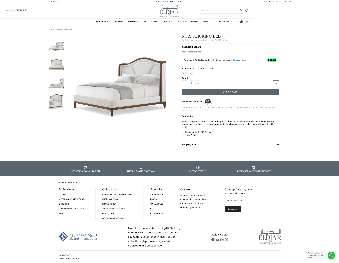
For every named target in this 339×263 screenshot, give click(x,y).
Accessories (150, 21)
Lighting (167, 21)
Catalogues (156, 203)
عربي (8, 10)
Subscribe (232, 209)
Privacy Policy (110, 213)
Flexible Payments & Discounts (117, 194)
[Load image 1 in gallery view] (120, 87)
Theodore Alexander (195, 40)
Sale (61, 213)
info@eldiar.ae (193, 207)
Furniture (133, 21)
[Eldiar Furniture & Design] (169, 11)
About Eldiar (156, 194)
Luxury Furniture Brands (71, 208)
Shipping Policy (110, 199)
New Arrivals (103, 21)
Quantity (186, 78)
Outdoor (64, 203)
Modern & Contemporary (72, 199)
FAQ (152, 208)
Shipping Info (189, 144)
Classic (63, 194)
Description (188, 116)
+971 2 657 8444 (195, 203)
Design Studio (225, 21)
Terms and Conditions (113, 208)
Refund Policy (109, 203)
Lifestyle (208, 21)
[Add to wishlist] (276, 83)
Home (51, 29)
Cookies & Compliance (114, 218)
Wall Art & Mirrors (187, 21)
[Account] (241, 21)
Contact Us (20, 10)
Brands (119, 21)
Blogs (153, 199)
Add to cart (230, 92)
